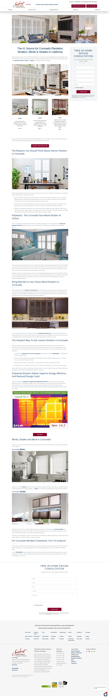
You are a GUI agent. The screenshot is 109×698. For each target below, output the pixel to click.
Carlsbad (87, 638)
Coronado (27, 638)
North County (45, 638)
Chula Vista (36, 638)
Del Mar (52, 638)
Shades (23, 491)
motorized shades (58, 529)
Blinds (22, 449)
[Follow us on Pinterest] (89, 651)
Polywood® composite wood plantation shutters (35, 381)
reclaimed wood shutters (44, 333)
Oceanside (53, 636)
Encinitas (62, 638)
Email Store (15, 670)
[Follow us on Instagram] (91, 651)
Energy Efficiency (75, 656)
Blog (72, 660)
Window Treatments (76, 653)
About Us (73, 661)
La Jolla (69, 636)
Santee (69, 632)
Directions (14, 665)
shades (32, 60)
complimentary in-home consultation (31, 353)
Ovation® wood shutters (31, 290)
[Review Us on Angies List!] (46, 686)
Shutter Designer (75, 651)
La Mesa (61, 636)
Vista (43, 632)
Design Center (74, 654)
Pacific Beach (45, 636)
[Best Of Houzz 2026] (54, 684)
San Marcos (79, 632)
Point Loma (79, 638)
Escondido (79, 636)
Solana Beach (54, 632)
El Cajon (87, 636)
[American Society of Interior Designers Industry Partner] (63, 684)
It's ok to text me (79, 87)
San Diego (87, 632)
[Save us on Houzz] (94, 651)
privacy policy (75, 97)
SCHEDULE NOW (83, 91)
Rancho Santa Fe (29, 636)
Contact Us (74, 663)
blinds (26, 60)
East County (28, 632)
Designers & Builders (76, 658)
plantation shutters (19, 60)
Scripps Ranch (63, 632)
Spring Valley (37, 636)
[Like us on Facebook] (86, 651)
